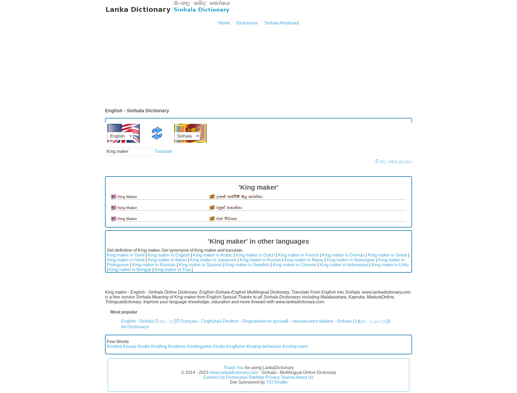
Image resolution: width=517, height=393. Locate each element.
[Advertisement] (258, 67)
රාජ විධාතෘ (226, 219)
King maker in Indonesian (344, 264)
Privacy (273, 377)
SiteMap (256, 377)
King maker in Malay (303, 260)
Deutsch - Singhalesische (247, 321)
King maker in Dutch (255, 255)
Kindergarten (199, 346)
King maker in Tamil (126, 255)
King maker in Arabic (213, 255)
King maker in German (343, 255)
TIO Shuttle (277, 382)
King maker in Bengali (130, 269)
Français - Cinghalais (201, 321)
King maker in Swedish (247, 264)
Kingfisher (236, 346)
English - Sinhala (137, 321)
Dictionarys (247, 23)
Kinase (130, 346)
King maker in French (298, 255)
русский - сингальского (295, 321)
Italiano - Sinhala (335, 321)
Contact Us (214, 377)
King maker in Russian (154, 264)
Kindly (219, 346)
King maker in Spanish (200, 264)
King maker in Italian (167, 260)
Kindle (144, 346)
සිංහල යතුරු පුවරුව (393, 161)
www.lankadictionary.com (233, 372)
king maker (127, 196)
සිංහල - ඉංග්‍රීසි (167, 321)
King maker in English (169, 255)
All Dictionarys (135, 327)
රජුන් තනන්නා (229, 207)
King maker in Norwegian (351, 260)
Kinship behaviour (264, 346)
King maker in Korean (260, 260)
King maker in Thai (173, 269)
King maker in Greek (387, 255)
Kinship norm (295, 346)
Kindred (114, 346)
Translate (163, 151)
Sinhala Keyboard (281, 23)
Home (224, 23)
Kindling (159, 346)
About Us (304, 377)
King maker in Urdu (390, 264)
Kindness (177, 346)
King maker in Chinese (294, 264)
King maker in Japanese (213, 260)
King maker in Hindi (126, 260)
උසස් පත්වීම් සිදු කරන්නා (239, 196)
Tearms (288, 377)
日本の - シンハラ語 (371, 321)
